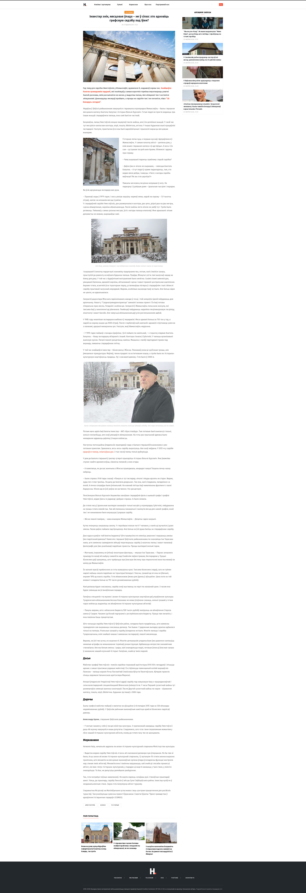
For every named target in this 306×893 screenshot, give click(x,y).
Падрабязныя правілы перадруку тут (209, 889)
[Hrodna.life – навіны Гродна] (85, 4)
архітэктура (90, 805)
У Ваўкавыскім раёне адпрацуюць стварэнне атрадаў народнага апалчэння (201, 82)
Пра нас (148, 4)
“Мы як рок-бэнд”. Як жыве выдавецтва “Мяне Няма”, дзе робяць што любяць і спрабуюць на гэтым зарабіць (202, 34)
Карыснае (133, 4)
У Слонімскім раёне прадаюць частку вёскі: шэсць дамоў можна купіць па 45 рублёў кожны (202, 58)
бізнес (103, 805)
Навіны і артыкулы (102, 4)
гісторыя (115, 805)
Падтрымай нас (162, 4)
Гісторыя (129, 12)
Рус (221, 5)
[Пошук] (214, 4)
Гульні (119, 4)
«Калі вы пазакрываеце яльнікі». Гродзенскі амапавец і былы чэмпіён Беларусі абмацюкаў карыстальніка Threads (202, 106)
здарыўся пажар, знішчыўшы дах (98, 452)
